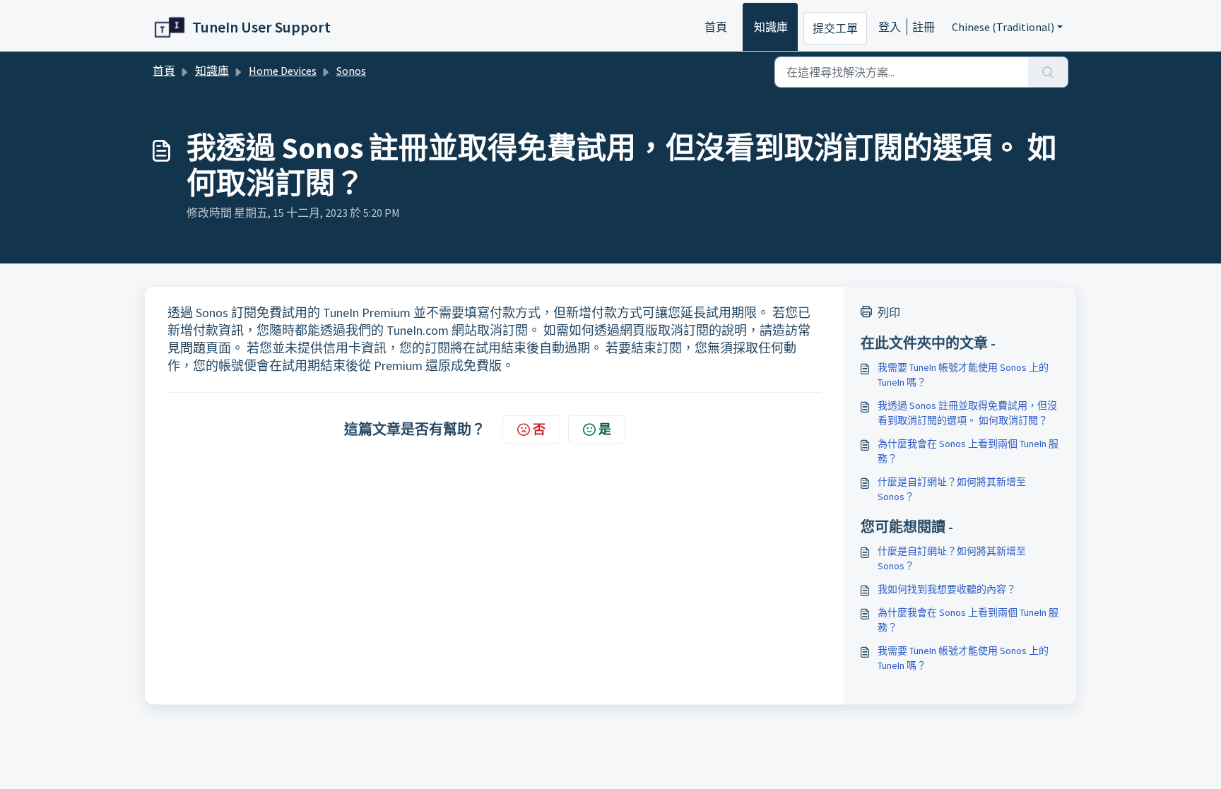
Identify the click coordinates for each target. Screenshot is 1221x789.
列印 (889, 312)
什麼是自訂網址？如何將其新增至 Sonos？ (952, 489)
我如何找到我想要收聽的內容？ (947, 589)
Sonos (351, 71)
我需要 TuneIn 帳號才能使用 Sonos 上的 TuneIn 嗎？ (963, 374)
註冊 (923, 27)
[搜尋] (1048, 72)
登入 (889, 27)
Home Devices (283, 71)
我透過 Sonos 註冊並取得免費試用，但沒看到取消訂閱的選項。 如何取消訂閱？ (967, 413)
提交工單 (835, 28)
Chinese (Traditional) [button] (1003, 27)
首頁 (715, 27)
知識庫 (771, 27)
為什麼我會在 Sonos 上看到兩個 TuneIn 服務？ (968, 451)
